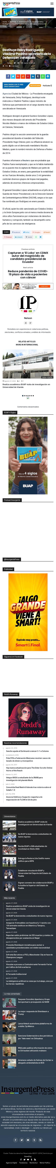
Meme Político (45, 1163)
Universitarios (47, 377)
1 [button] (22, 395)
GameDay (28, 1156)
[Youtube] (28, 1140)
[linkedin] (33, 77)
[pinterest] (28, 77)
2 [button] (24, 395)
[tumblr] (38, 77)
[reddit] (23, 77)
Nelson (9, 63)
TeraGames (23, 1163)
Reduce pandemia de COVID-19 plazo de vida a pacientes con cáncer (28, 273)
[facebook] (8, 77)
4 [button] (29, 395)
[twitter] (13, 77)
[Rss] (40, 1140)
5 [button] (31, 395)
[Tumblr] (34, 1140)
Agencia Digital (11, 1163)
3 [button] (26, 395)
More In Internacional (27, 345)
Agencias (7, 93)
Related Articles (27, 342)
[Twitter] (21, 1140)
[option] (28, 369)
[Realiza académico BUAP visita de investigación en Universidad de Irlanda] (28, 363)
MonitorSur (34, 1163)
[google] (18, 77)
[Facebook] (15, 1140)
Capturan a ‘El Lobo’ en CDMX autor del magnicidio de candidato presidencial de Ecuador (28, 256)
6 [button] (33, 395)
